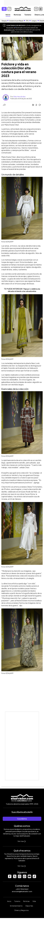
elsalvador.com (9, 30)
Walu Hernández (19, 96)
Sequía (4, 21)
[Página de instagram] (19, 877)
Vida (34, 901)
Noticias (17, 14)
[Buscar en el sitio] (9, 9)
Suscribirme (22, 819)
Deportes (29, 906)
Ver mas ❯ (21, 841)
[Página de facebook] (9, 877)
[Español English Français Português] (40, 9)
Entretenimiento (16, 906)
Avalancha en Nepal (16, 21)
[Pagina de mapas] (36, 9)
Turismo (27, 14)
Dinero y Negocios (21, 910)
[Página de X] (14, 877)
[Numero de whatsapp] (24, 877)
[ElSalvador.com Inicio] (23, 9)
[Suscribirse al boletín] (4, 9)
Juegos (34, 21)
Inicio (8, 14)
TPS (27, 21)
